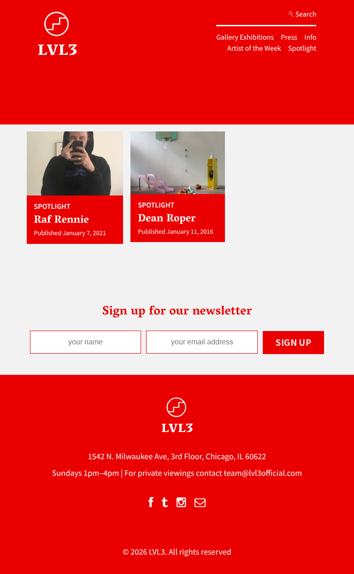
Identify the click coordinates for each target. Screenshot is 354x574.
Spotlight (302, 48)
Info (310, 37)
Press (289, 37)
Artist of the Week (254, 48)
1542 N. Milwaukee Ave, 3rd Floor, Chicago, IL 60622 (177, 456)
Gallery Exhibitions (245, 37)
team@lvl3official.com (263, 472)
